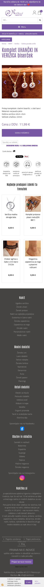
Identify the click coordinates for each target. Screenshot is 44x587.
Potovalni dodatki (22, 396)
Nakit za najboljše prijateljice (22, 313)
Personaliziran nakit (22, 331)
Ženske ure (22, 352)
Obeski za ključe (22, 392)
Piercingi (22, 381)
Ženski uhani (22, 306)
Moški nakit (22, 335)
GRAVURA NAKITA (31, 34)
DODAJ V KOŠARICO (22, 132)
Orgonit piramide (22, 410)
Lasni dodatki (22, 356)
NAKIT (10, 43)
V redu (28, 582)
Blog (23, 543)
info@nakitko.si (27, 575)
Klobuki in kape (22, 403)
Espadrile (22, 449)
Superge (22, 452)
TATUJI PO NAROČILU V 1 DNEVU (13, 34)
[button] (39, 82)
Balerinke (22, 445)
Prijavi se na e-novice (21, 561)
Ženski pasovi (22, 377)
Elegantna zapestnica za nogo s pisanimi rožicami (33, 263)
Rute (22, 373)
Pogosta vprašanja (13, 539)
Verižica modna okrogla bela (11, 216)
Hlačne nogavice (22, 463)
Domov (4, 43)
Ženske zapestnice (22, 320)
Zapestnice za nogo (22, 324)
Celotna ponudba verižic (28, 43)
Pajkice (22, 459)
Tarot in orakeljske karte (22, 414)
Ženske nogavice (22, 467)
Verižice (16, 43)
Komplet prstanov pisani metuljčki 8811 (33, 217)
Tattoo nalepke (22, 359)
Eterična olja (22, 417)
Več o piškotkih (37, 582)
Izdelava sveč (22, 399)
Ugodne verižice (22, 303)
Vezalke (22, 406)
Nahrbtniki (22, 366)
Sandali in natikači (22, 442)
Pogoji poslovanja (33, 539)
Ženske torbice (22, 363)
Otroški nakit (22, 328)
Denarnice (22, 370)
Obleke (22, 456)
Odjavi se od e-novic (21, 566)
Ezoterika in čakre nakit (22, 317)
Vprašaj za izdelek (10, 142)
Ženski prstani (22, 310)
